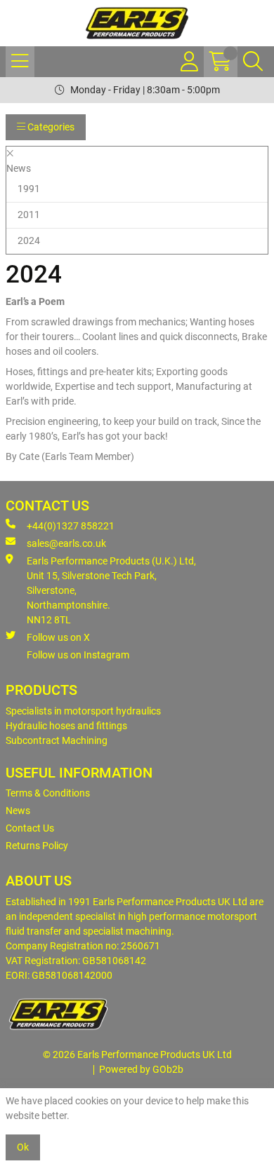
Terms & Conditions (48, 793)
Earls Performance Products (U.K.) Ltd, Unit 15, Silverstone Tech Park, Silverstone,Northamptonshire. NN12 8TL (111, 590)
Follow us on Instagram (78, 654)
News (18, 810)
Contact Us (30, 828)
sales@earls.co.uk (66, 543)
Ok (23, 1147)
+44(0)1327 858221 (71, 525)
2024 (29, 240)
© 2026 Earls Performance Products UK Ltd (137, 1054)
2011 (29, 214)
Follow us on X (58, 637)
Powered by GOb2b (141, 1069)
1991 (29, 188)
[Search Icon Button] (252, 61)
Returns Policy (37, 845)
